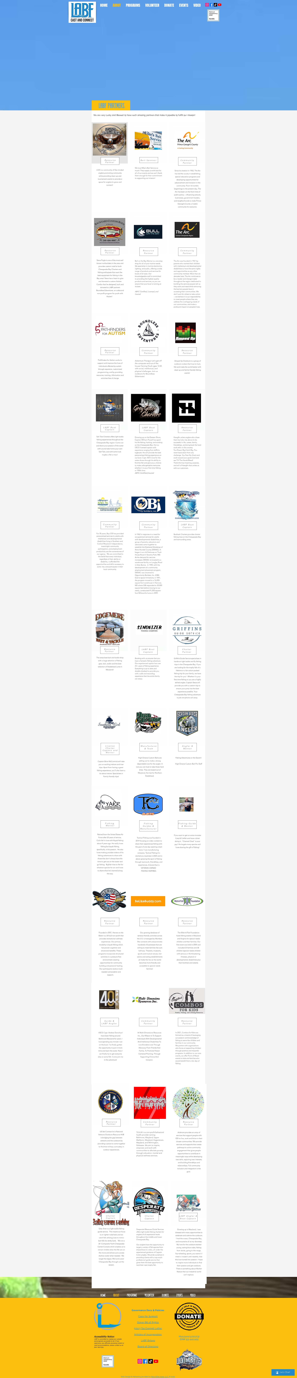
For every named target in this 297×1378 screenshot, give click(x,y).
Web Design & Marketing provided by (145, 1377)
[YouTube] (219, 4)
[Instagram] (207, 4)
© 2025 (172, 1377)
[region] (110, 158)
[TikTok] (215, 4)
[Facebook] (211, 4)
